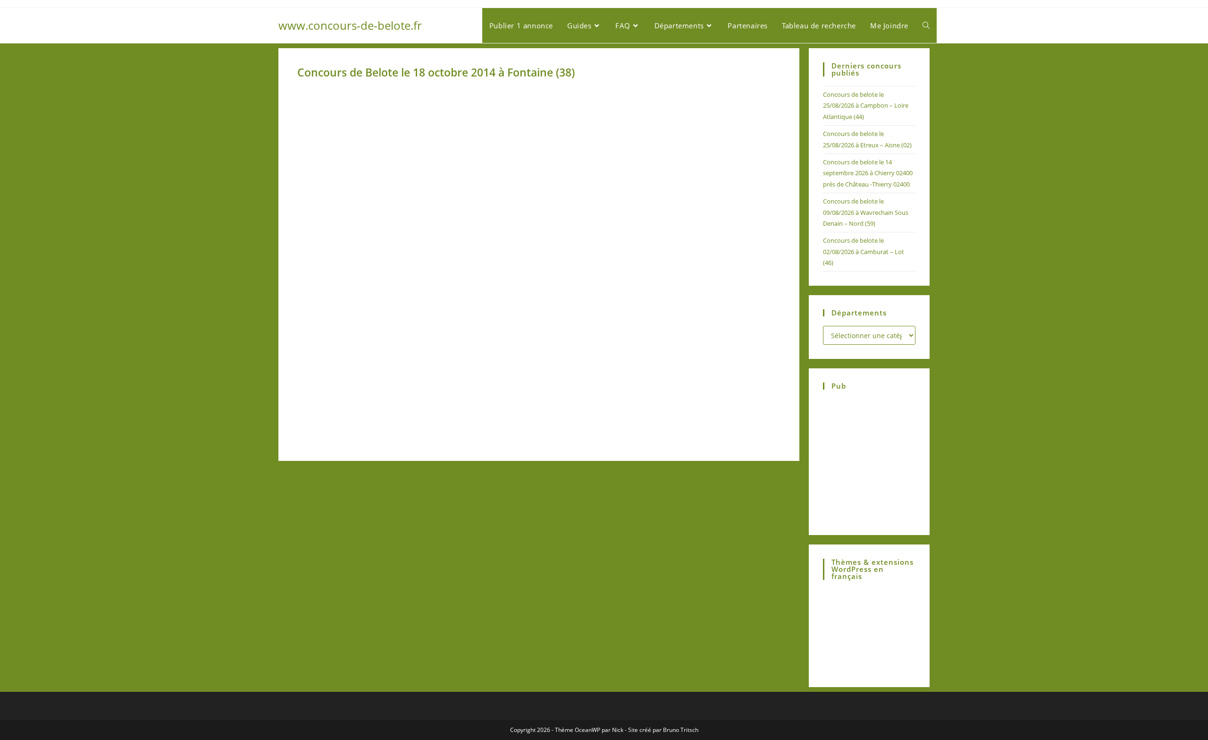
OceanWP (587, 730)
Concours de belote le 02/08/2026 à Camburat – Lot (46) (863, 251)
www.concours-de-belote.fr (350, 25)
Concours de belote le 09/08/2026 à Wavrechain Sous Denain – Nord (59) (865, 212)
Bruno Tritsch (680, 730)
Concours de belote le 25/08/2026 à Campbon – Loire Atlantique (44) (865, 105)
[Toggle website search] (926, 25)
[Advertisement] (417, 313)
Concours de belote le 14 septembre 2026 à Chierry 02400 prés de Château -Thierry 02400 (868, 173)
